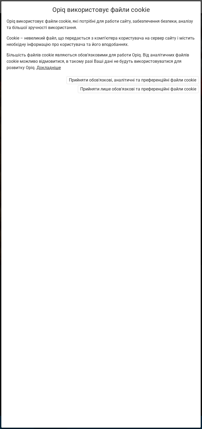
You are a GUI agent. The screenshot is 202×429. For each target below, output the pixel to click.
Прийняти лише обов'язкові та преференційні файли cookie (138, 88)
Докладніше (49, 67)
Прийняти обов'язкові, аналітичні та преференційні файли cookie (132, 80)
